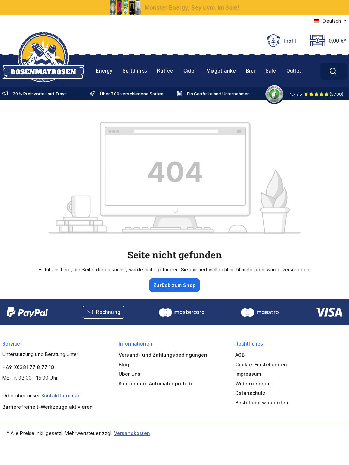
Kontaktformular (60, 395)
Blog (124, 364)
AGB (240, 355)
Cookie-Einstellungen (261, 364)
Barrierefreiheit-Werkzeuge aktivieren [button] (47, 407)
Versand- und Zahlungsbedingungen (163, 355)
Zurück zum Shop (174, 285)
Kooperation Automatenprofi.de (156, 383)
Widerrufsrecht (253, 383)
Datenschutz (250, 393)
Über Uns (129, 374)
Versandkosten (132, 433)
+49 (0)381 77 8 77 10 (28, 367)
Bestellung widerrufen (261, 402)
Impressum (248, 374)
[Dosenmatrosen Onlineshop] (43, 56)
